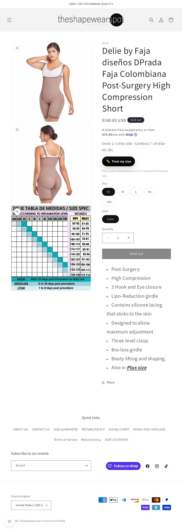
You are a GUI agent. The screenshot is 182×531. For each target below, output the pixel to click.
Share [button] (111, 382)
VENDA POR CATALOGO (149, 429)
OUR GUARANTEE (66, 429)
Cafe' (113, 220)
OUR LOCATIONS (116, 440)
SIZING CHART (119, 429)
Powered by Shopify (54, 520)
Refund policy (91, 440)
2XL (112, 203)
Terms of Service (65, 440)
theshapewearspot (31, 520)
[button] (9, 20)
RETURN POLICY (93, 429)
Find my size (118, 161)
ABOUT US (20, 429)
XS (111, 193)
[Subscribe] (86, 465)
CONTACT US (41, 429)
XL (152, 193)
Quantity (107, 229)
